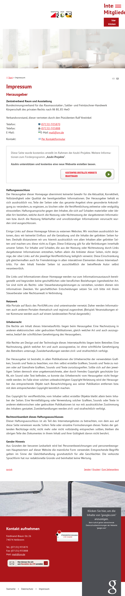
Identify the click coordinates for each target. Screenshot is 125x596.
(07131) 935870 (50, 124)
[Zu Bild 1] (60, 66)
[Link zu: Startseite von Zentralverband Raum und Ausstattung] (61, 14)
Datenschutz (27, 588)
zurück (9, 469)
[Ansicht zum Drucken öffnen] (117, 78)
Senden (87, 469)
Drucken (96, 469)
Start (10, 77)
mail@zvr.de (56, 132)
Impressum (44, 588)
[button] (4, 52)
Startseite (11, 588)
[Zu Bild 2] (64, 66)
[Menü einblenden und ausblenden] (118, 6)
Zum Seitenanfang (110, 469)
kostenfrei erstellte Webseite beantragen (81, 174)
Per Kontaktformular (53, 139)
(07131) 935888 (50, 128)
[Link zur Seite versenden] (113, 78)
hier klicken (112, 22)
